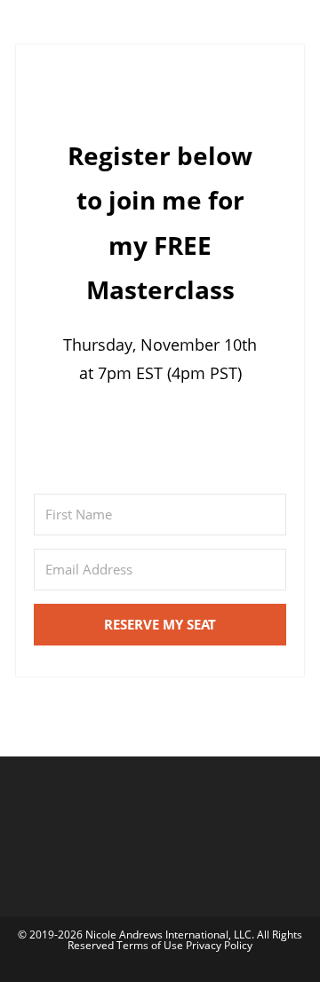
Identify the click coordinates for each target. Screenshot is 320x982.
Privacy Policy (219, 945)
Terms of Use (151, 945)
